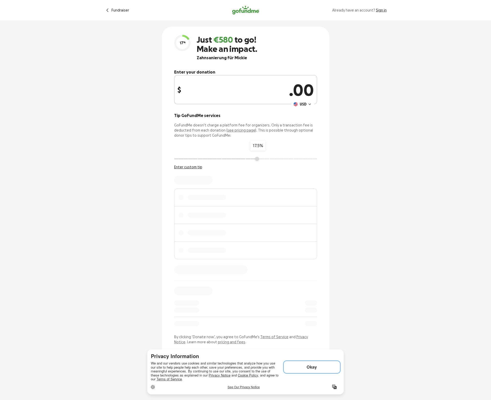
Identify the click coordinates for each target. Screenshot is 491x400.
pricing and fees (231, 342)
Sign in (381, 10)
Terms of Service (274, 337)
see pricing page (241, 130)
